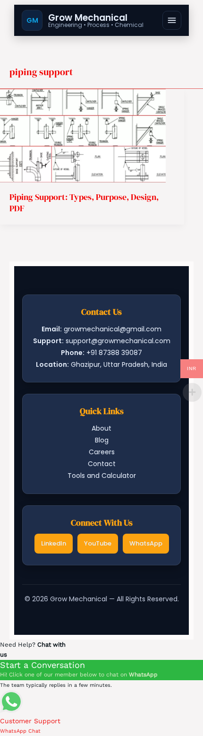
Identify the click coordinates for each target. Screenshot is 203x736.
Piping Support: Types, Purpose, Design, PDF (84, 202)
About (101, 428)
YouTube (97, 543)
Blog (102, 440)
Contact (102, 463)
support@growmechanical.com (118, 341)
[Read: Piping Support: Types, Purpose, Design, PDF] (83, 135)
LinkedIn (53, 543)
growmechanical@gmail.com (112, 329)
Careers (102, 452)
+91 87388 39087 (114, 352)
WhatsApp (145, 543)
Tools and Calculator (102, 475)
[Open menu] (171, 20)
